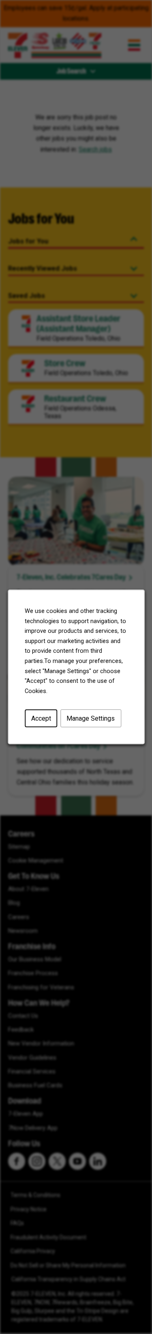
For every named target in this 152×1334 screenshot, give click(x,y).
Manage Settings (90, 718)
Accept (41, 718)
